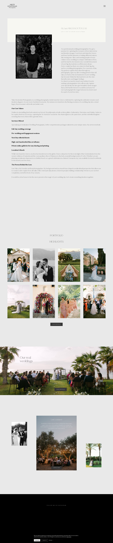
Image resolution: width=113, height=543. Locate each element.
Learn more (69, 536)
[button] (105, 6)
